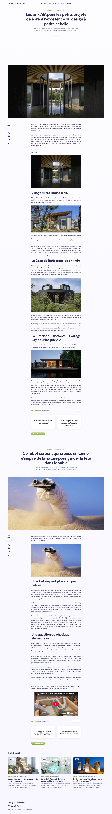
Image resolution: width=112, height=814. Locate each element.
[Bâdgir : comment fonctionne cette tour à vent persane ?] (88, 765)
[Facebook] (12, 806)
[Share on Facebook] (9, 136)
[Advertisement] (56, 53)
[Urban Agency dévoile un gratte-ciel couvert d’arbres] (23, 765)
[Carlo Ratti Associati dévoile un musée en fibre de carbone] (56, 765)
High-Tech (56, 473)
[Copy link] (9, 143)
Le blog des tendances (16, 3)
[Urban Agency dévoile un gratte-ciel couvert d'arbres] (69, 732)
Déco (55, 34)
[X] (18, 806)
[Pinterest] (15, 806)
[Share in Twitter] (9, 132)
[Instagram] (8, 806)
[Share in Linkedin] (9, 139)
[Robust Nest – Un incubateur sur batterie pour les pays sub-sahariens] (43, 422)
